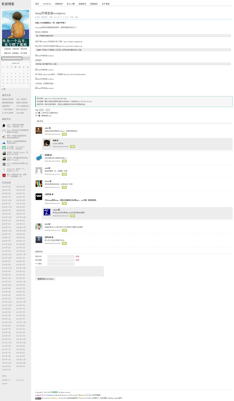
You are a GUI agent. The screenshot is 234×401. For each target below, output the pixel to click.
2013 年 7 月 (20, 309)
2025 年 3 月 (20, 190)
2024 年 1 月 (6, 197)
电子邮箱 (38, 260)
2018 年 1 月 (20, 241)
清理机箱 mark (46, 116)
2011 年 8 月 (20, 346)
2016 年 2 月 (6, 265)
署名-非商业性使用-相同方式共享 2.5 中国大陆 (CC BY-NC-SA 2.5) (68, 101)
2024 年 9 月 (6, 194)
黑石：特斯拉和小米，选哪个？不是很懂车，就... (16, 175)
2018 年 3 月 (6, 241)
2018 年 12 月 (21, 227)
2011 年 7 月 (6, 349)
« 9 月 (3, 89)
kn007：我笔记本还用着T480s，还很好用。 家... (15, 126)
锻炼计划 (7, 53)
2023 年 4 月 (20, 197)
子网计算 (15, 49)
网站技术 (44, 17)
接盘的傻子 (6, 106)
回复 (64, 134)
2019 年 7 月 (6, 221)
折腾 (47, 110)
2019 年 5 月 (6, 224)
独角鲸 (47, 155)
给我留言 (94, 4)
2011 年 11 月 (6, 343)
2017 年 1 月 (20, 251)
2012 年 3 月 (6, 336)
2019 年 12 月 (6, 217)
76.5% (43, 395)
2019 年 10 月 (21, 217)
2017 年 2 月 (6, 251)
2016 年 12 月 (6, 255)
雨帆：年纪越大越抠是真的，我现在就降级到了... (17, 137)
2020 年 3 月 (6, 214)
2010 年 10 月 (21, 363)
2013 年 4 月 (6, 316)
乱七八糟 (70, 4)
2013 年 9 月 (20, 305)
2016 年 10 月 (6, 258)
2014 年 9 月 (20, 285)
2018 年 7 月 (6, 234)
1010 (46, 224)
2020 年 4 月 (20, 210)
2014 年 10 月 (6, 285)
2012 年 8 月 (20, 326)
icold (46, 168)
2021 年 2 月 (20, 204)
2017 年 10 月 (6, 244)
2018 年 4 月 (20, 238)
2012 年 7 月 (6, 329)
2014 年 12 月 (21, 282)
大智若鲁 (48, 194)
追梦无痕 (48, 237)
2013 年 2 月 (6, 319)
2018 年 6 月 (20, 234)
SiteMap (110, 398)
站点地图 (103, 398)
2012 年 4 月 (20, 332)
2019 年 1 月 (6, 227)
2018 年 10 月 (21, 231)
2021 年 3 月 (6, 204)
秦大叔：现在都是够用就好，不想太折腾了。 (17, 142)
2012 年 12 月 (6, 322)
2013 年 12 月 (6, 302)
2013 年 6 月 (6, 312)
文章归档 (7, 49)
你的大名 (38, 256)
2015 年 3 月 (6, 278)
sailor (46, 128)
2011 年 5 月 (6, 353)
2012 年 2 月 (20, 336)
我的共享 (23, 49)
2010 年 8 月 (20, 366)
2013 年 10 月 (6, 305)
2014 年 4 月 (6, 295)
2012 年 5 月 (6, 332)
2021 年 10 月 (6, 200)
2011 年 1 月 (6, 360)
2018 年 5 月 (6, 238)
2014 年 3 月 (20, 295)
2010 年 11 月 (6, 363)
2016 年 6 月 (6, 261)
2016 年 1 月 (20, 265)
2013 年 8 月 (6, 309)
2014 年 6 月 (6, 292)
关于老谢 (105, 4)
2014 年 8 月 (6, 288)
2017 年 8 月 (6, 248)
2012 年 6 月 (20, 329)
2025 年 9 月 (6, 187)
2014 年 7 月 (20, 288)
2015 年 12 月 (6, 268)
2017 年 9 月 (20, 244)
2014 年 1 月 (20, 299)
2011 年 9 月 (6, 346)
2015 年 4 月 (20, 275)
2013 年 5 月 (20, 312)
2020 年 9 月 (20, 207)
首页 (37, 4)
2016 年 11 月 (21, 255)
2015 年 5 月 (6, 275)
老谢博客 (7, 4)
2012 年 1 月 (6, 339)
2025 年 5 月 (20, 187)
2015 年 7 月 (20, 271)
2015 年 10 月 (21, 268)
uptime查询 (118, 398)
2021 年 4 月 (20, 200)
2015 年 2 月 (20, 278)
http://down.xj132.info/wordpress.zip (70, 46)
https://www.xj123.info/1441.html (55, 99)
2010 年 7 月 (6, 370)
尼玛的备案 (96, 395)
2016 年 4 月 (20, 261)
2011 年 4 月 (20, 353)
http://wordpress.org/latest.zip (73, 42)
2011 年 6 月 (20, 349)
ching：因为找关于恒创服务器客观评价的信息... (17, 131)
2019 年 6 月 (20, 221)
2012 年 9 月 (6, 326)
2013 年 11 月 (21, 302)
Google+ (5, 383)
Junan (47, 181)
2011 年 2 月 (20, 356)
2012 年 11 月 (21, 322)
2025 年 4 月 (6, 190)
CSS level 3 (20, 380)
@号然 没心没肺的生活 (49, 113)
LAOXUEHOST (72, 398)
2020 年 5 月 (6, 210)
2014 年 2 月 (6, 299)
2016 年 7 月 (20, 258)
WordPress (47, 4)
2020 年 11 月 (6, 207)
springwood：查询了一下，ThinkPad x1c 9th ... (16, 170)
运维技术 (82, 4)
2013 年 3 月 (20, 316)
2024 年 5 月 (20, 194)
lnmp (41, 110)
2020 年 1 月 (20, 214)
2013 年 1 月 (20, 319)
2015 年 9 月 (6, 271)
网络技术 (59, 4)
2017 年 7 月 (20, 248)
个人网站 (38, 264)
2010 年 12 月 (21, 360)
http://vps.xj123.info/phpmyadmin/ (75, 74)
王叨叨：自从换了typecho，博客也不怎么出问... (17, 153)
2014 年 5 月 (20, 292)
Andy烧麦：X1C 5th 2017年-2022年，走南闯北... (16, 148)
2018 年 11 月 (6, 231)
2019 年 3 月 (20, 224)
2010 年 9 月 (6, 366)
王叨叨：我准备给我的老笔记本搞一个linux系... (17, 159)
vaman (55, 210)
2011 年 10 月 (21, 343)
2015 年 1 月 (6, 282)
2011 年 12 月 (21, 339)
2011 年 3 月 (6, 356)
